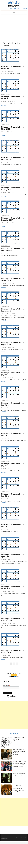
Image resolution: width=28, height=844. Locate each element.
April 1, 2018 (10, 559)
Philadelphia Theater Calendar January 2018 (12, 651)
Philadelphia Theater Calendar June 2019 (12, 404)
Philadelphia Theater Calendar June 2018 (12, 495)
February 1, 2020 (11, 162)
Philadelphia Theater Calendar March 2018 (12, 587)
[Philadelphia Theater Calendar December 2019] (14, 207)
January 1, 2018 (11, 655)
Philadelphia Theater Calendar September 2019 (12, 310)
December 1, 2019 (11, 222)
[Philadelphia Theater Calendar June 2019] (14, 392)
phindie (3, 837)
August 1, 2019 (11, 347)
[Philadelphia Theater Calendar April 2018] (14, 543)
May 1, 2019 (10, 438)
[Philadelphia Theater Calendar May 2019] (14, 422)
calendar (3, 63)
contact (14, 8)
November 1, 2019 (11, 253)
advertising (19, 8)
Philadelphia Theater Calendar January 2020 (12, 189)
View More (3, 75)
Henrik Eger (16, 767)
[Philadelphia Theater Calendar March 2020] (14, 116)
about (10, 8)
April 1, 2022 (10, 71)
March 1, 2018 (10, 591)
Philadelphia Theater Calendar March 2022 (12, 98)
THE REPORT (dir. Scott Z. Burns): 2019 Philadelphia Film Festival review (19, 751)
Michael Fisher (17, 791)
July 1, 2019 (10, 377)
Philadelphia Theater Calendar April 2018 (12, 555)
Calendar (4, 71)
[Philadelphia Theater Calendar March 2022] (14, 85)
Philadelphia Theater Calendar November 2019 (12, 249)
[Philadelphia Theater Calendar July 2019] (14, 361)
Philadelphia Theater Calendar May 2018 (12, 525)
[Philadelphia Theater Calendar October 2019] (14, 267)
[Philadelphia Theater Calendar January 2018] (14, 639)
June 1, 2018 (10, 498)
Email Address (6, 685)
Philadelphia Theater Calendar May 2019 (12, 434)
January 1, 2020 (11, 192)
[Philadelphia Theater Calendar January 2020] (14, 176)
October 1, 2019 (11, 283)
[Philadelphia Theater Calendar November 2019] (14, 237)
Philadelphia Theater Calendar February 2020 (12, 158)
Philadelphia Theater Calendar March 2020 (12, 128)
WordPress (19, 837)
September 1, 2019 (11, 313)
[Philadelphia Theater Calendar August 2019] (14, 331)
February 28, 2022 (11, 101)
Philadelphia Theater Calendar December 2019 (12, 219)
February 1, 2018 (11, 623)
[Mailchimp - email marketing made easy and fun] (11, 697)
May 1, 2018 (10, 529)
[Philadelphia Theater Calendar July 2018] (14, 452)
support (25, 8)
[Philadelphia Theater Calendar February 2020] (14, 146)
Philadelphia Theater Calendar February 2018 (12, 619)
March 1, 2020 (10, 131)
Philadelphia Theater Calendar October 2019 (12, 279)
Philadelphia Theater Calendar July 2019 (12, 374)
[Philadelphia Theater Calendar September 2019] (14, 298)
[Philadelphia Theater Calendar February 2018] (14, 607)
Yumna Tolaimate (17, 754)
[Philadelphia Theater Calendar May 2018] (14, 513)
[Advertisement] (14, 27)
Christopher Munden (18, 778)
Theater (8, 63)
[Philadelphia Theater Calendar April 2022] (14, 55)
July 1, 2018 (10, 468)
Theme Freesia (13, 837)
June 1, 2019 (10, 407)
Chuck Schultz (17, 740)
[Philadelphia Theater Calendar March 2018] (14, 575)
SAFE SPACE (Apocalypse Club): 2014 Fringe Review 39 (19, 775)
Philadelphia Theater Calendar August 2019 (12, 343)
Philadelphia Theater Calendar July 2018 (12, 465)
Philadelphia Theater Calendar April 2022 (12, 67)
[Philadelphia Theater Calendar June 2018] (14, 483)
